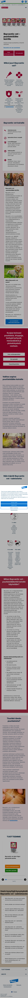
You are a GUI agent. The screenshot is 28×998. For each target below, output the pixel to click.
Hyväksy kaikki (14, 502)
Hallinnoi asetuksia (14, 507)
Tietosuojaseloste (14, 510)
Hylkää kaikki (14, 505)
